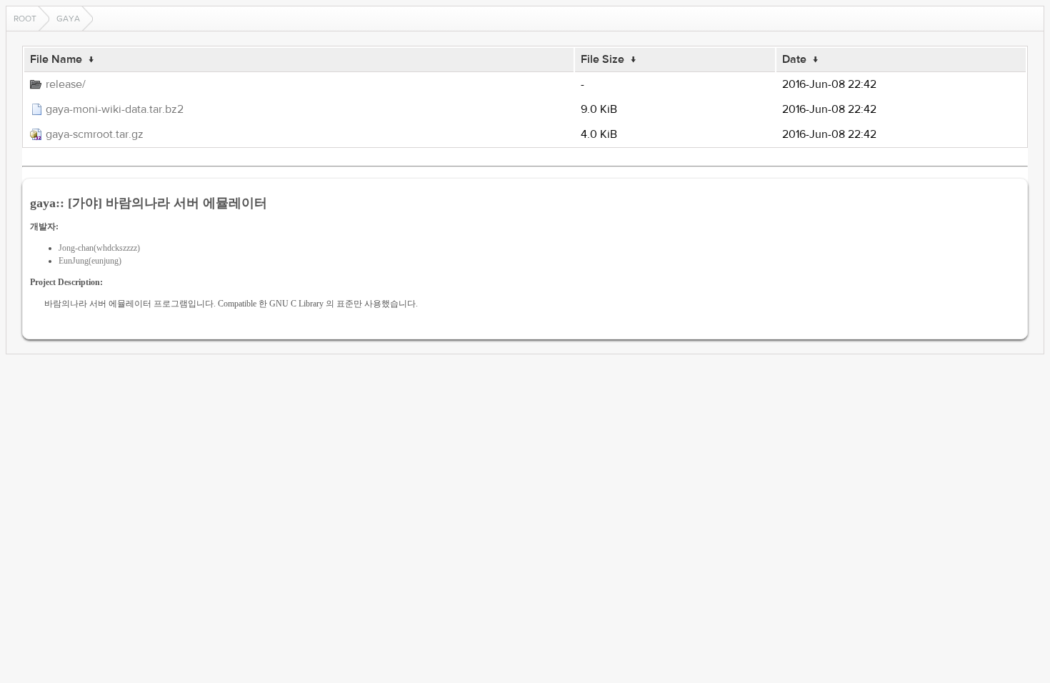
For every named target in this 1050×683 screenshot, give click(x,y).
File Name (56, 59)
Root (25, 18)
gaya (68, 18)
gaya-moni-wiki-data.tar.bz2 (115, 109)
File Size (602, 59)
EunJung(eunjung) (90, 261)
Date (794, 59)
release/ (66, 84)
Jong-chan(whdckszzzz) (99, 248)
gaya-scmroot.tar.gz (95, 134)
